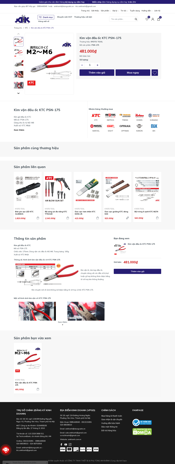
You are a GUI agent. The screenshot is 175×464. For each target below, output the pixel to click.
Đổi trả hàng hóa (108, 430)
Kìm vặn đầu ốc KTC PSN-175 (26, 384)
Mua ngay (133, 72)
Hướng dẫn (146, 10)
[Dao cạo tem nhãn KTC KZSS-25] (87, 189)
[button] (18, 93)
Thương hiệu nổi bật (83, 17)
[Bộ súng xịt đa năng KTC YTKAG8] (58, 189)
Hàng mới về (43, 21)
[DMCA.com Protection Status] (146, 431)
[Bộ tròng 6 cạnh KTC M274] (147, 189)
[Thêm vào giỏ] (37, 217)
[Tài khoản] (152, 19)
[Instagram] (70, 444)
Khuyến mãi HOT (64, 17)
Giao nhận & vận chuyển (111, 419)
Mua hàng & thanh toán (111, 416)
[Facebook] (61, 444)
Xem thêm (19, 130)
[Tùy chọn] (127, 217)
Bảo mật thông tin (109, 427)
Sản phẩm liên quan (30, 167)
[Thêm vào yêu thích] (155, 72)
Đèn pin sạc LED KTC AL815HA (24, 212)
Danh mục (48, 17)
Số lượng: (84, 59)
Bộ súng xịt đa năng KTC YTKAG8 (56, 212)
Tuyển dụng (135, 10)
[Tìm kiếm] (136, 19)
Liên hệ (157, 10)
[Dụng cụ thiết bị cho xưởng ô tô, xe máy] (22, 19)
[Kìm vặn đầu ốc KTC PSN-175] (28, 360)
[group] (49, 63)
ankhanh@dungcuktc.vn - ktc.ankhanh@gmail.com (75, 6)
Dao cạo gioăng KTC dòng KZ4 (116, 212)
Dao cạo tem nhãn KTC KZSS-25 (85, 212)
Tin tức (124, 10)
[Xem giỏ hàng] (158, 19)
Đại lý (115, 10)
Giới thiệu (95, 10)
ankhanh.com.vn (74, 439)
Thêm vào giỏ (97, 72)
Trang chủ (85, 10)
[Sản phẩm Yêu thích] (147, 19)
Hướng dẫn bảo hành (110, 423)
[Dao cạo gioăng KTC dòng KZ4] (117, 189)
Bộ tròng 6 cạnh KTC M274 (146, 211)
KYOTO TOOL (20, 209)
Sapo (124, 461)
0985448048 (42, 6)
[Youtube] (66, 444)
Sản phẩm (105, 10)
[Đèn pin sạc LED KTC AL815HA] (28, 189)
